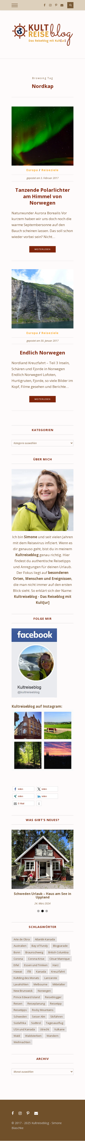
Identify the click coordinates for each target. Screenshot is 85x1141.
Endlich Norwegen (42, 352)
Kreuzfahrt (58, 971)
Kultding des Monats (26, 978)
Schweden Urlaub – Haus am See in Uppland (42, 895)
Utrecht (44, 1029)
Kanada (41, 971)
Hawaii (18, 971)
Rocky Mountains (42, 1010)
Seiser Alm (38, 1016)
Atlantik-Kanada (45, 939)
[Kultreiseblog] (42, 34)
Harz (56, 965)
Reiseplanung (36, 1003)
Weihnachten (22, 1042)
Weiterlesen (42, 249)
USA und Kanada (24, 1029)
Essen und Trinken (35, 965)
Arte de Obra (22, 939)
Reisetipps (20, 1010)
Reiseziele (50, 170)
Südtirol (36, 1023)
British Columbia (58, 952)
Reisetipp (56, 1003)
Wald (17, 1036)
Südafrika (20, 1023)
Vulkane (59, 1029)
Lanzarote (50, 978)
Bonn (17, 952)
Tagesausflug (54, 1023)
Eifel (16, 965)
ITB (29, 971)
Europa (32, 170)
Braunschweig (34, 952)
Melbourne (40, 984)
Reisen (18, 1003)
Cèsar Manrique (60, 959)
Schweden (20, 1016)
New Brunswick (23, 991)
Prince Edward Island (27, 997)
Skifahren (56, 1016)
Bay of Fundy (40, 946)
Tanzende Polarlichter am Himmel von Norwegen (42, 196)
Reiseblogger (53, 997)
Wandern (52, 1036)
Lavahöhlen (21, 984)
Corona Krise (36, 959)
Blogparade (60, 946)
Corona (18, 959)
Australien (20, 946)
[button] (23, 788)
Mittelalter (59, 984)
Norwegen (44, 991)
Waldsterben (33, 1036)
